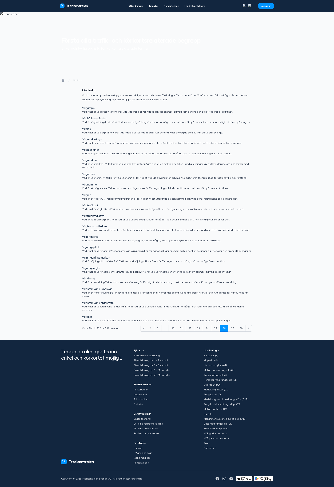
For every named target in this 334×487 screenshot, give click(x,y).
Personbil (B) (211, 355)
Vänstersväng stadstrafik (98, 302)
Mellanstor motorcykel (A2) (219, 370)
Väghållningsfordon (94, 118)
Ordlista (138, 404)
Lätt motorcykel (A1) (215, 365)
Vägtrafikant (90, 205)
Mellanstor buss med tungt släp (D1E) (225, 418)
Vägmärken (89, 160)
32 (190, 328)
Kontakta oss (141, 462)
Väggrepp (88, 108)
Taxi (206, 443)
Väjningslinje (90, 236)
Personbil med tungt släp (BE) (220, 379)
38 (241, 328)
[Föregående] (144, 328)
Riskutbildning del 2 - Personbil (151, 365)
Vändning (88, 278)
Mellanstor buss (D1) (215, 409)
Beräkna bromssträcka (146, 428)
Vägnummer (90, 184)
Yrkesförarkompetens (216, 428)
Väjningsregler (91, 268)
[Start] (63, 80)
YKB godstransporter (216, 433)
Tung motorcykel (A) (215, 375)
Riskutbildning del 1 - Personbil (151, 360)
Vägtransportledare (94, 226)
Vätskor (87, 316)
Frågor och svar (143, 452)
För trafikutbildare (195, 5)
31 (181, 328)
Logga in (266, 5)
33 (198, 328)
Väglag (86, 128)
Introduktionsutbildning (147, 355)
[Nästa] (248, 328)
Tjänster (153, 5)
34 (207, 328)
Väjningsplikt (90, 247)
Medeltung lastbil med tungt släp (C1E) (226, 399)
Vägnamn (88, 174)
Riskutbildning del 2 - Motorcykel (152, 375)
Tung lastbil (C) (212, 394)
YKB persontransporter (217, 438)
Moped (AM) (211, 360)
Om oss (138, 448)
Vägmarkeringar (92, 139)
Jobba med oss (142, 457)
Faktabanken (141, 399)
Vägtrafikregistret (93, 215)
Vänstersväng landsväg (97, 289)
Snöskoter (210, 448)
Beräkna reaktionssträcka (148, 423)
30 (173, 328)
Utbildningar (136, 5)
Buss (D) (208, 413)
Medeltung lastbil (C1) (216, 389)
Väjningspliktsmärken (96, 257)
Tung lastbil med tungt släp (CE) (222, 404)
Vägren (86, 195)
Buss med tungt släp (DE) (218, 423)
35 (215, 328)
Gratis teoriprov (142, 418)
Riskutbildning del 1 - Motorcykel (152, 370)
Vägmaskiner (90, 149)
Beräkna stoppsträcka (146, 433)
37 (232, 328)
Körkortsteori (171, 5)
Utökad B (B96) (212, 384)
